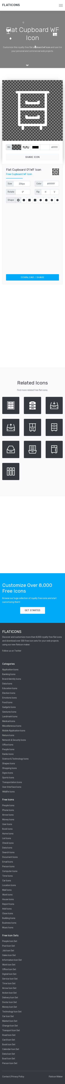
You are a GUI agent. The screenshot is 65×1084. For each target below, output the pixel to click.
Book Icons (7, 829)
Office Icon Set (9, 969)
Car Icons (6, 880)
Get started (32, 610)
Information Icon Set (12, 960)
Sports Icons (8, 777)
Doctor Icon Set (9, 1002)
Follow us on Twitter (11, 651)
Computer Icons (9, 871)
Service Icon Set (10, 979)
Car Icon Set (8, 1016)
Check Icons (8, 843)
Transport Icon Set (11, 1030)
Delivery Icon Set (10, 997)
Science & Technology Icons (15, 759)
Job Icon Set (8, 950)
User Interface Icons (11, 787)
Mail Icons (7, 890)
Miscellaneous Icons (11, 726)
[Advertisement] (32, 238)
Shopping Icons (9, 768)
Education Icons (9, 688)
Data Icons (7, 683)
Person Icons (8, 866)
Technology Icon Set (11, 1011)
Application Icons (10, 669)
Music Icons (7, 927)
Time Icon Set (8, 983)
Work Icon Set (8, 964)
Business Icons (9, 923)
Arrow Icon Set (9, 988)
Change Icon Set (10, 1025)
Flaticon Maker (56, 1076)
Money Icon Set (9, 1007)
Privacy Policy (17, 1076)
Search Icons (8, 852)
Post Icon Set (8, 946)
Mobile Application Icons (13, 730)
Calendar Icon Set (10, 1049)
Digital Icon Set (9, 974)
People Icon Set (9, 941)
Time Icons (7, 876)
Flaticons (11, 5)
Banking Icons (8, 674)
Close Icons (7, 913)
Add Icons (7, 909)
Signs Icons (7, 773)
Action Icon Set (9, 993)
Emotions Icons (9, 698)
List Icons (6, 838)
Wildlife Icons (8, 791)
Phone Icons (8, 810)
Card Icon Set (8, 1040)
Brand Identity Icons (11, 679)
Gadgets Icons (9, 707)
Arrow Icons (8, 815)
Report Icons (8, 904)
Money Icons (8, 819)
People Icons (8, 749)
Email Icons (7, 862)
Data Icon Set (8, 1054)
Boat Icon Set (8, 1058)
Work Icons (7, 894)
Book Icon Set (8, 1044)
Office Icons (7, 744)
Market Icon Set (9, 1021)
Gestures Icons (9, 712)
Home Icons (7, 833)
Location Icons (9, 885)
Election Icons (8, 693)
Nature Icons (8, 735)
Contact (6, 1076)
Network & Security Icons (14, 740)
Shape (11, 200)
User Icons (7, 824)
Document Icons (10, 857)
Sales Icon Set (9, 955)
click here (47, 138)
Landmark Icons (9, 716)
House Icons (8, 899)
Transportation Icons (12, 782)
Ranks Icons (8, 754)
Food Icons (7, 702)
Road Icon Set (8, 1035)
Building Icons (8, 918)
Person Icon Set (9, 1063)
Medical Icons (8, 721)
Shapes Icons (8, 763)
